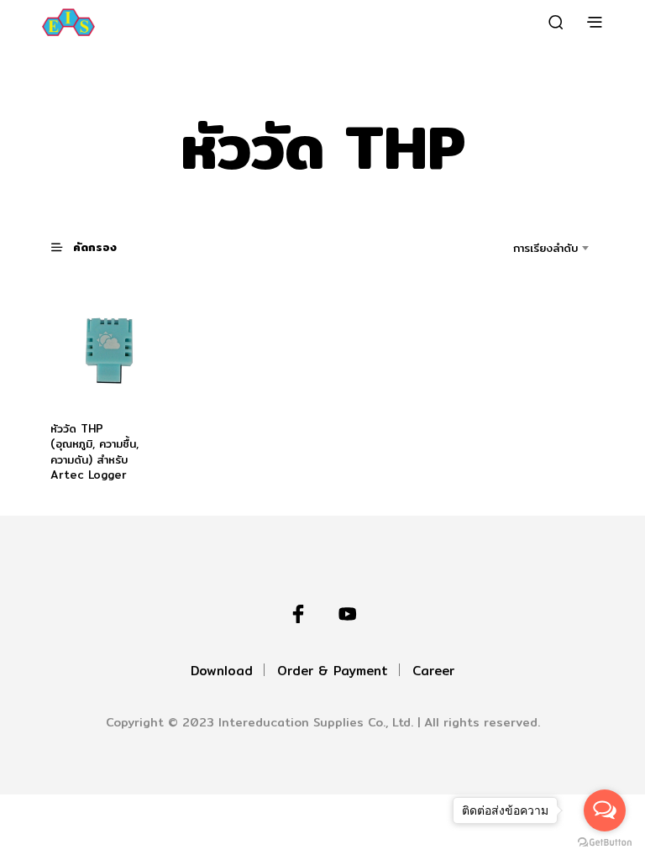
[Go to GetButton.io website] (605, 842)
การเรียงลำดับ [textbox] (545, 247)
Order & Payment (332, 670)
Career (433, 670)
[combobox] (522, 248)
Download (222, 670)
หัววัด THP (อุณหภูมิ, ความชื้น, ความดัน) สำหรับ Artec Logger (94, 451)
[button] (94, 246)
